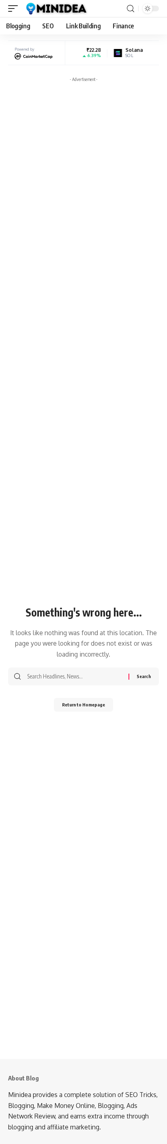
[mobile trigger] (15, 8)
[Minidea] (56, 8)
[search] (130, 8)
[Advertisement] (83, 168)
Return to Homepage (83, 704)
